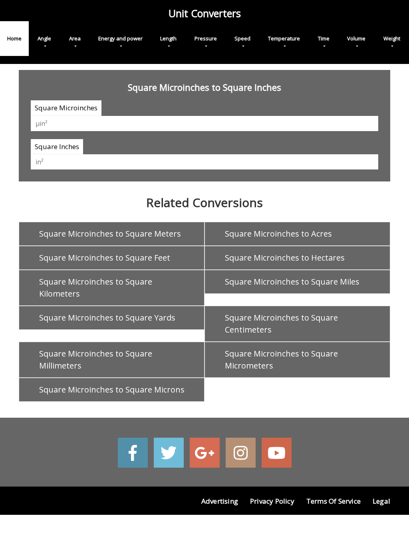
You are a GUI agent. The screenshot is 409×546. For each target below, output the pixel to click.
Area (75, 38)
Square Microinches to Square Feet (104, 257)
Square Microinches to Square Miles (292, 281)
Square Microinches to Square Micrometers (281, 359)
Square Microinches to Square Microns (112, 389)
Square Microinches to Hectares (285, 257)
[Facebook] (133, 453)
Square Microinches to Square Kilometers (95, 287)
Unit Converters (205, 13)
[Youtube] (277, 453)
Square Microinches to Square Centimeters (281, 323)
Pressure (206, 38)
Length (168, 38)
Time (324, 38)
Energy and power (120, 38)
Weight (391, 38)
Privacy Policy (272, 501)
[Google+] (205, 453)
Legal (381, 501)
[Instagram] (241, 453)
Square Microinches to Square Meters (110, 233)
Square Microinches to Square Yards (107, 317)
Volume (356, 38)
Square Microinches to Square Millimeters (95, 359)
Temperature (284, 38)
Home (14, 38)
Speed (242, 38)
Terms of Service (333, 501)
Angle (44, 38)
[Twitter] (169, 453)
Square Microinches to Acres (278, 233)
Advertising (219, 501)
